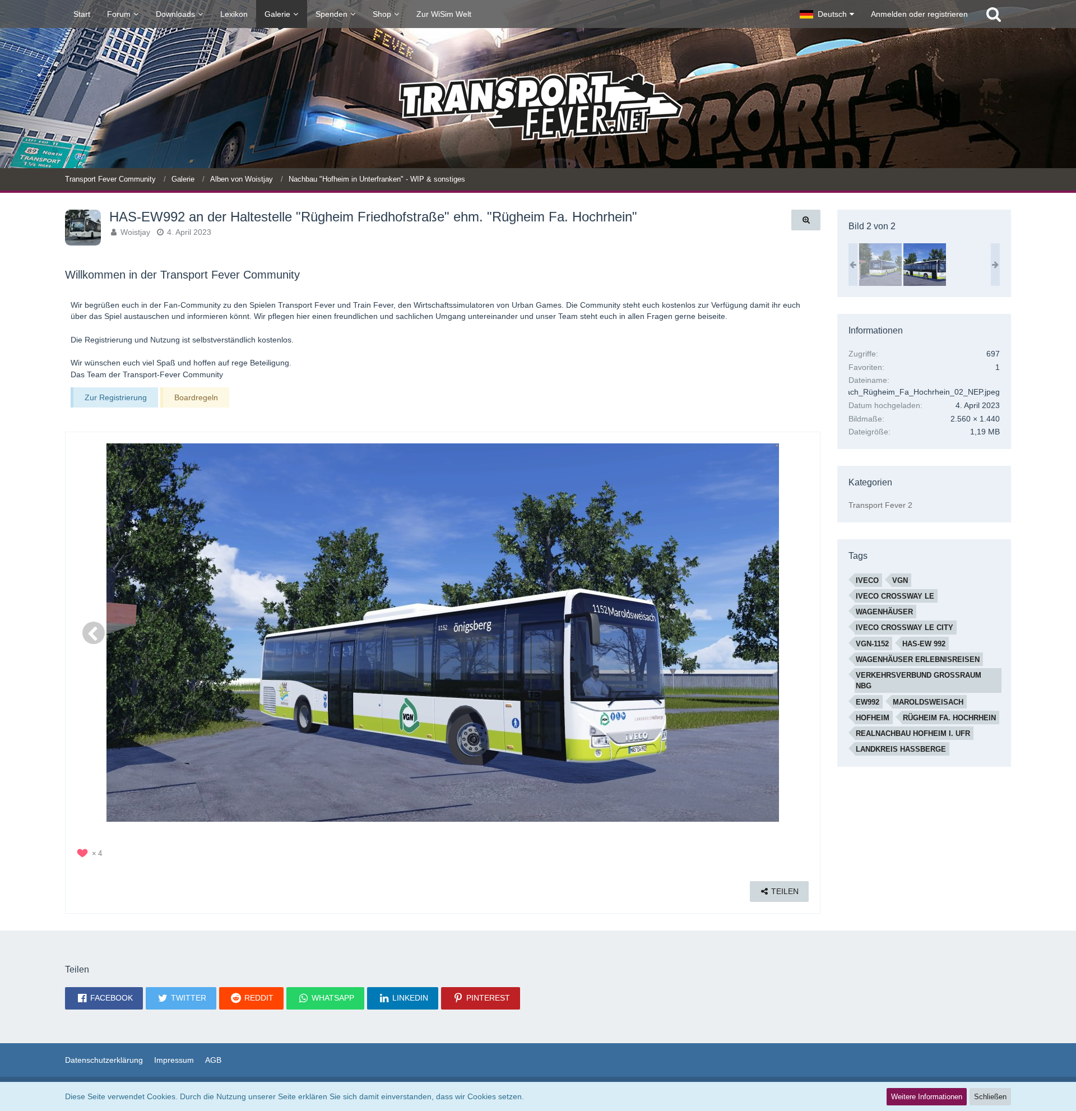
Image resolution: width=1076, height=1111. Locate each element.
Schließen (990, 1097)
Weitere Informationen (926, 1097)
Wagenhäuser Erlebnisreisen (918, 659)
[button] (826, 14)
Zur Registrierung (116, 397)
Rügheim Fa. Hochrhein (949, 718)
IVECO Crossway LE (895, 596)
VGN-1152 (872, 644)
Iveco (867, 580)
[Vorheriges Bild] (93, 633)
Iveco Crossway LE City (904, 627)
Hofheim (872, 718)
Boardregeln (196, 397)
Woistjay (135, 232)
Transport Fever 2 (880, 505)
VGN (900, 580)
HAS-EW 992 (923, 644)
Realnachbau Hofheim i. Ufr (913, 733)
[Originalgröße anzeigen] (805, 220)
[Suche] (993, 14)
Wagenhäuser (884, 612)
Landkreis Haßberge (901, 749)
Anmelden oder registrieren (919, 14)
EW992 (867, 702)
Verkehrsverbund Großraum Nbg (918, 680)
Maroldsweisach (928, 702)
